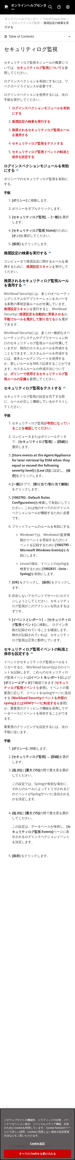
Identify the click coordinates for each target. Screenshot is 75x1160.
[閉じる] (70, 1114)
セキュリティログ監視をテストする (37, 143)
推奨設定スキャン (39, 266)
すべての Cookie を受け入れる (37, 1153)
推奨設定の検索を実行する (31, 121)
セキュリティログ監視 (26, 23)
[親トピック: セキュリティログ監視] (17, 170)
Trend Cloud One (54, 19)
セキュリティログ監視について (39, 67)
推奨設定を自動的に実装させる (41, 314)
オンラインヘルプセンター (21, 19)
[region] (37, 1134)
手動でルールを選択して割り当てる (29, 319)
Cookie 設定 (37, 1143)
